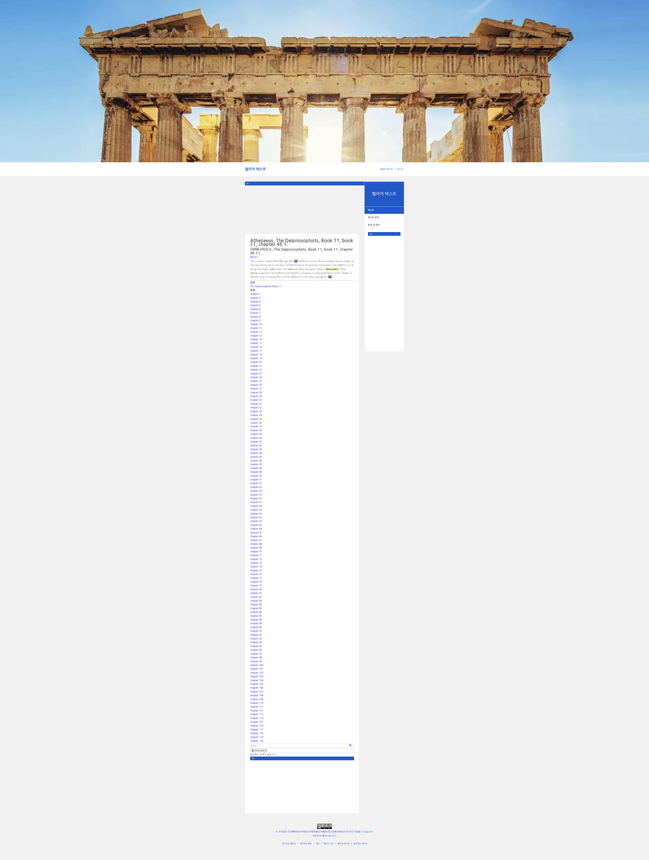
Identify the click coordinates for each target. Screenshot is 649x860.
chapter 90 (256, 627)
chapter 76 (256, 574)
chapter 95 (256, 646)
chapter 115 (256, 722)
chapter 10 (256, 324)
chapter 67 (256, 540)
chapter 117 (256, 729)
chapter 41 (256, 441)
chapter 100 (256, 665)
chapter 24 (256, 377)
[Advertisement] (384, 286)
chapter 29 (256, 396)
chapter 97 (256, 654)
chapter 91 (256, 631)
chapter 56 (256, 498)
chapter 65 (256, 532)
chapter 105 (256, 684)
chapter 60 (256, 513)
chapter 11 (256, 328)
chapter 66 (256, 536)
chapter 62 (256, 521)
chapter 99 (256, 661)
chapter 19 (256, 358)
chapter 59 (256, 510)
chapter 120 (256, 741)
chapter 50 (256, 476)
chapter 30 (256, 400)
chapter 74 (256, 566)
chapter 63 (256, 525)
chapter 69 (256, 547)
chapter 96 (256, 650)
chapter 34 (256, 415)
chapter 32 (256, 407)
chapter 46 (256, 460)
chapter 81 (256, 593)
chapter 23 (256, 373)
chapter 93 (256, 638)
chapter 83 (256, 601)
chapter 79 (256, 585)
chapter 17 (256, 351)
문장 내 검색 (373, 225)
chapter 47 (256, 464)
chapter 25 (256, 381)
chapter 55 (256, 495)
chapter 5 (255, 305)
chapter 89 (256, 623)
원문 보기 (254, 257)
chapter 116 (256, 725)
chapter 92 (256, 635)
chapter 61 (256, 517)
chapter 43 (256, 449)
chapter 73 (256, 563)
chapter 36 (256, 423)
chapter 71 (256, 555)
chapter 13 (256, 336)
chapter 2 (255, 294)
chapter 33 (256, 411)
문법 (317, 844)
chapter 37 (256, 426)
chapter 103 (256, 676)
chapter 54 (256, 491)
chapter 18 (256, 354)
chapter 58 (256, 506)
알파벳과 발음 (305, 844)
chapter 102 (256, 673)
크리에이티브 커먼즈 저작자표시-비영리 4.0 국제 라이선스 (317, 832)
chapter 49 (256, 472)
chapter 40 (256, 438)
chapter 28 (256, 392)
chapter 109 (256, 699)
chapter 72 (256, 559)
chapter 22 (256, 369)
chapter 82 (256, 597)
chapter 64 (256, 529)
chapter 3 (255, 298)
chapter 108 (256, 695)
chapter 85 (256, 608)
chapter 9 (255, 320)
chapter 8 (255, 317)
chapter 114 (256, 718)
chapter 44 (256, 453)
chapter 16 (256, 347)
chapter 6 (255, 309)
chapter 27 (256, 388)
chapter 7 (255, 313)
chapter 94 (256, 642)
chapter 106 (256, 688)
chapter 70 (256, 551)
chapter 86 (256, 612)
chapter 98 (256, 657)
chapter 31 (256, 404)
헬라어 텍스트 (255, 169)
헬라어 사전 (328, 844)
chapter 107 (256, 691)
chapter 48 (256, 468)
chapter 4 (255, 301)
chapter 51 (256, 479)
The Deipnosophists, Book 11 (265, 286)
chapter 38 (256, 430)
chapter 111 (256, 707)
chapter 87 (256, 616)
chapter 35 (256, 419)
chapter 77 (256, 578)
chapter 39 (256, 434)
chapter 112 (256, 710)
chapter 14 (256, 339)
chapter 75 (256, 570)
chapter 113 (256, 714)
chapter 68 (256, 544)
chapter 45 (256, 457)
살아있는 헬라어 (289, 844)
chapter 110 (256, 703)
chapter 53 (256, 487)
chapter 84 (256, 604)
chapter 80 (256, 589)
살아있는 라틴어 (360, 844)
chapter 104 (256, 680)
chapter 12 (256, 332)
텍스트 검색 (373, 217)
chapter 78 (256, 582)
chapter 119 (256, 737)
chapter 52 (256, 483)
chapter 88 (256, 619)
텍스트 (400, 169)
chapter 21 (256, 366)
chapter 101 (256, 669)
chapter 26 (256, 385)
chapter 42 (256, 445)
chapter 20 (256, 362)
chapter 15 (256, 343)
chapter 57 (256, 502)
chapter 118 (256, 733)
